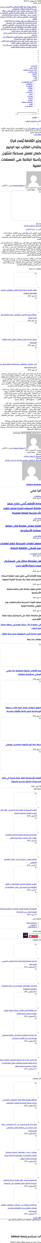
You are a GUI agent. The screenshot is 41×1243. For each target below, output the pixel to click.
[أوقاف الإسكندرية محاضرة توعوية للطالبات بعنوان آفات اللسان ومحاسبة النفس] (25, 832)
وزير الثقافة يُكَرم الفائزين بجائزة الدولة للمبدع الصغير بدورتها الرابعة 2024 (20, 1012)
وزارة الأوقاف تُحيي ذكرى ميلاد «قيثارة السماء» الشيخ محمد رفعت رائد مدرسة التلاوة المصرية (22, 508)
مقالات (30, 88)
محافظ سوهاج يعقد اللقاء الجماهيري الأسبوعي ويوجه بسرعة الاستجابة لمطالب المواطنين (19, 1101)
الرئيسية (34, 66)
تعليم (31, 104)
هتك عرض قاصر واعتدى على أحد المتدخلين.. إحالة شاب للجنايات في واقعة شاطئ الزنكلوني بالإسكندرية (19, 1127)
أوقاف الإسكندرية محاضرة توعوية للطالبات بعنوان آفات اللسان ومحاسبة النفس (21, 836)
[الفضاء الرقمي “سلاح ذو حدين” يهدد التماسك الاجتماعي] (25, 857)
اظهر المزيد (37, 1217)
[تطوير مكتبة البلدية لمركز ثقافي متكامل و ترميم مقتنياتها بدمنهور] (25, 287)
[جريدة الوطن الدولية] (33, 121)
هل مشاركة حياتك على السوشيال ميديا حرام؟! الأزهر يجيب (22, 563)
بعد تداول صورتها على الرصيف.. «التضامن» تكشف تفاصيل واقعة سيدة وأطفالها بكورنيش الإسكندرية (19, 1208)
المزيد (35, 80)
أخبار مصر (33, 68)
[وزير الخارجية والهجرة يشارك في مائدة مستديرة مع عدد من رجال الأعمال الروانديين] (25, 1032)
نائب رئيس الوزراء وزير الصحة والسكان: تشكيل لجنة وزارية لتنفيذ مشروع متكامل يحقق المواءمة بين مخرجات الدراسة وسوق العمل (18, 1063)
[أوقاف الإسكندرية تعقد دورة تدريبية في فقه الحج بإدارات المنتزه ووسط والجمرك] (20, 773)
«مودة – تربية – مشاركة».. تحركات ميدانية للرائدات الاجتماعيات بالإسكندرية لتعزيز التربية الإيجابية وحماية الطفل (18, 17)
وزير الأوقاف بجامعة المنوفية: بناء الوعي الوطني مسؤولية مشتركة (23, 672)
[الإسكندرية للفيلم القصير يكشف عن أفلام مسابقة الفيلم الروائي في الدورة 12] (25, 906)
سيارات (30, 96)
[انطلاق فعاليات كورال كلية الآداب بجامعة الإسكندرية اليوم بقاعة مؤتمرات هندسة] (20, 703)
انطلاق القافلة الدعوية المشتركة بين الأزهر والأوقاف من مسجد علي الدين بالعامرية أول (21, 885)
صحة (31, 94)
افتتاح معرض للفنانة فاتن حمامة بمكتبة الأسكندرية (23, 528)
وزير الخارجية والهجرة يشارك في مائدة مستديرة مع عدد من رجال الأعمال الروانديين (19, 1037)
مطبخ (31, 90)
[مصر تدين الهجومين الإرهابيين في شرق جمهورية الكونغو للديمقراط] (25, 983)
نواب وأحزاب (32, 72)
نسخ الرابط (17, 433)
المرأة (30, 98)
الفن (35, 78)
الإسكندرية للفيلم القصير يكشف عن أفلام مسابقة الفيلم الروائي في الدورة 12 (18, 910)
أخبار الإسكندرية (27, 82)
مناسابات (29, 92)
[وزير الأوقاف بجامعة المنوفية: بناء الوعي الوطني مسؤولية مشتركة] (20, 666)
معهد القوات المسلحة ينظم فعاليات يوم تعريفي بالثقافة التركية (20, 545)
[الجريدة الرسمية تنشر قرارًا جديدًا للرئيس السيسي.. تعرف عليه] (25, 958)
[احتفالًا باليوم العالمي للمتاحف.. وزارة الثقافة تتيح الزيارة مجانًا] (25, 312)
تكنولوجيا (29, 86)
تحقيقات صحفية (27, 102)
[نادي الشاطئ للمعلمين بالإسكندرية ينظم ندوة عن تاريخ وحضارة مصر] (25, 361)
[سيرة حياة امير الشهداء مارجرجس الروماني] (20, 740)
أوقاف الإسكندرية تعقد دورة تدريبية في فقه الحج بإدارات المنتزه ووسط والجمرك (21, 779)
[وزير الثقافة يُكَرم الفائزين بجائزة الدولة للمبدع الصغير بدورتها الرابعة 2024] (25, 1008)
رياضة (35, 76)
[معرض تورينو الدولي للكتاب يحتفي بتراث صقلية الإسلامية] (25, 337)
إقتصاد (34, 74)
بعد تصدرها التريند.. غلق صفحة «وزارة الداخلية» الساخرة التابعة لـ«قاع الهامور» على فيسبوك (20, 1182)
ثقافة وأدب (29, 106)
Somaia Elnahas (18, 185)
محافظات (29, 84)
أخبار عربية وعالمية (30, 70)
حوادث (30, 100)
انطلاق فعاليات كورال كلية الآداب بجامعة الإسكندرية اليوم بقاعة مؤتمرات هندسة (23, 709)
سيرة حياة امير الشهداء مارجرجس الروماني (23, 744)
